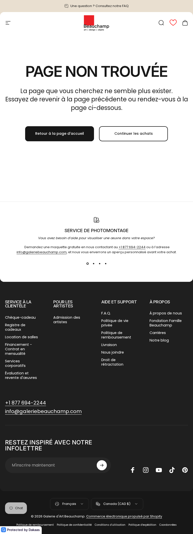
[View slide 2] (93, 264)
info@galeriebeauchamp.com (42, 252)
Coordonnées (168, 525)
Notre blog (159, 340)
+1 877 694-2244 (132, 247)
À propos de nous (166, 313)
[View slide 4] (106, 264)
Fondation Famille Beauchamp (166, 322)
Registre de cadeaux (15, 327)
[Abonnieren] (102, 465)
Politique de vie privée (114, 322)
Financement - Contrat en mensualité (18, 349)
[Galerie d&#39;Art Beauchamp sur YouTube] (159, 470)
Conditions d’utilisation (110, 525)
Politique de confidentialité (74, 525)
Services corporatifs (15, 363)
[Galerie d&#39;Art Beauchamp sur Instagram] (146, 470)
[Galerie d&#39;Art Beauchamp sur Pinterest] (185, 470)
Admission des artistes (66, 319)
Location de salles (21, 337)
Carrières (158, 332)
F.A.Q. (106, 313)
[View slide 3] (99, 264)
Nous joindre (112, 352)
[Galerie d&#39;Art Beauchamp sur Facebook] (133, 470)
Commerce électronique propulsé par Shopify (124, 516)
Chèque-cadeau (20, 317)
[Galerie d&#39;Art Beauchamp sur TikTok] (172, 470)
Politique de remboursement (116, 335)
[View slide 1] (87, 264)
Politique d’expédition (142, 525)
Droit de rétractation (112, 362)
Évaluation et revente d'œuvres (21, 375)
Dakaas (34, 530)
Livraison (109, 345)
